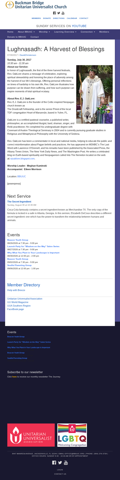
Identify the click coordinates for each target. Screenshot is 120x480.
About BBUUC (25, 32)
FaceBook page (15, 309)
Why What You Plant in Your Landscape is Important (33, 252)
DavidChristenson (28, 55)
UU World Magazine (17, 302)
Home (10, 32)
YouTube (79, 26)
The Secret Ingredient (19, 201)
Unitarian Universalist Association (24, 298)
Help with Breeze (16, 290)
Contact (83, 18)
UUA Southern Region (19, 305)
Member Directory (23, 285)
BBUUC (21, 176)
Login (60, 470)
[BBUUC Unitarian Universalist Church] (60, 5)
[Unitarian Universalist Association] (32, 435)
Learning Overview (64, 32)
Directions (59, 18)
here (14, 377)
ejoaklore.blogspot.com (22, 158)
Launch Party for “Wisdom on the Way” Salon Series (33, 246)
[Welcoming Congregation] (73, 435)
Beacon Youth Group (17, 240)
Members (36, 18)
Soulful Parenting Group (19, 265)
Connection (87, 32)
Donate (47, 18)
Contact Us (60, 474)
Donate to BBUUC (16, 37)
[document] (60, 181)
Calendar (72, 18)
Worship (43, 32)
